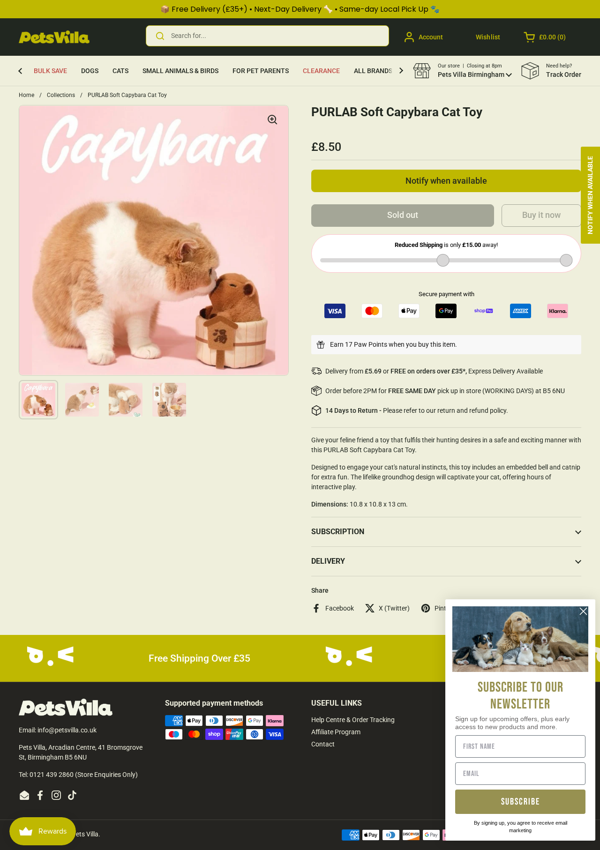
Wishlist (488, 37)
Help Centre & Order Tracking (353, 719)
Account (431, 37)
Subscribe (520, 801)
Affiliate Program (335, 732)
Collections (61, 95)
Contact (323, 744)
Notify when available (446, 181)
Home (26, 95)
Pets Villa (85, 834)
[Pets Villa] (54, 37)
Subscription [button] (337, 531)
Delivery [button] (328, 561)
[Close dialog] (583, 611)
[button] (545, 37)
